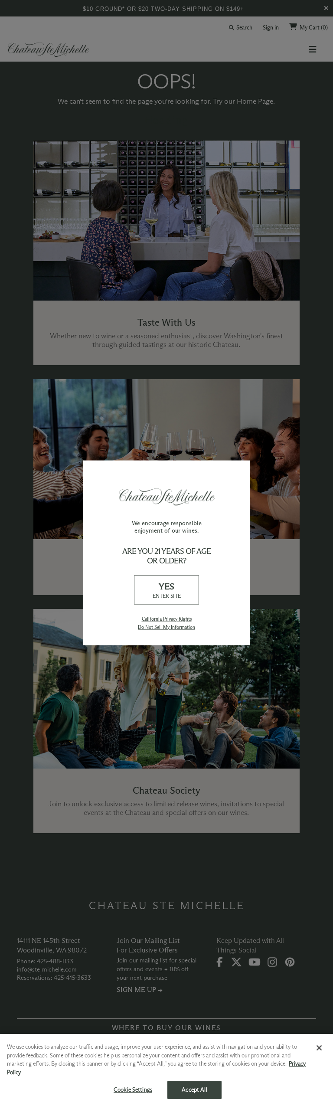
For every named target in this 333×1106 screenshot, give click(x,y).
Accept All (194, 1089)
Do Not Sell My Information (166, 627)
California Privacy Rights (167, 618)
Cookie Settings (133, 1089)
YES (167, 590)
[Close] (319, 1047)
